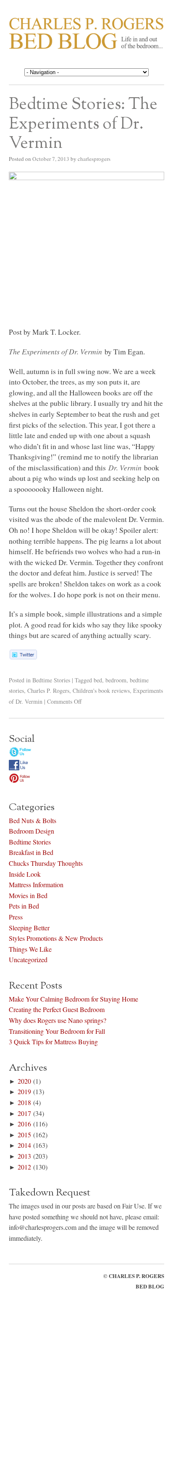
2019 (24, 1091)
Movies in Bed (28, 895)
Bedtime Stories (51, 680)
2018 (24, 1102)
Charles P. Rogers (48, 691)
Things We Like (30, 949)
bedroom (115, 680)
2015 (24, 1134)
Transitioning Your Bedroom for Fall (57, 1031)
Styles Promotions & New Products (56, 938)
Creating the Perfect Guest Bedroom (57, 1009)
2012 (24, 1166)
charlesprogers (94, 159)
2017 (24, 1113)
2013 (24, 1156)
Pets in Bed (24, 905)
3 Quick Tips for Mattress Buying (53, 1041)
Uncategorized (28, 959)
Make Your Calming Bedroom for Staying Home (73, 998)
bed (98, 680)
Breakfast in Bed (31, 852)
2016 (24, 1123)
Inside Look (25, 874)
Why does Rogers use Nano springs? (57, 1020)
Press (16, 916)
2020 (24, 1081)
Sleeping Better (29, 927)
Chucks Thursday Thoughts (46, 863)
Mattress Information (36, 884)
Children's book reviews (101, 691)
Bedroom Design (31, 830)
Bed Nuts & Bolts (32, 820)
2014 (24, 1145)
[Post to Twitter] (23, 656)
